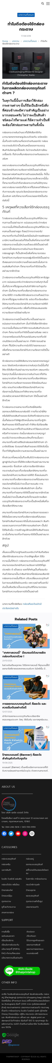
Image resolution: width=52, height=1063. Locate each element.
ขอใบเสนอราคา (8, 936)
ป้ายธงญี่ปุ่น (7, 895)
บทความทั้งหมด (26, 14)
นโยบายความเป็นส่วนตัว (12, 957)
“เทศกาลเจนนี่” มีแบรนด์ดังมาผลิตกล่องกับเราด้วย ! (24, 654)
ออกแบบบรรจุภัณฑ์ (34, 864)
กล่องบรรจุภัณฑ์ (9, 859)
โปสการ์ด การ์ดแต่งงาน (36, 879)
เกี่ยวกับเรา (31, 936)
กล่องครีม (6, 864)
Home (5, 41)
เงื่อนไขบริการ (7, 940)
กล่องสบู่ (30, 859)
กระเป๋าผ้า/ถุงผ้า (33, 884)
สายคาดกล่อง (8, 912)
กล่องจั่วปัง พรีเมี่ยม (10, 884)
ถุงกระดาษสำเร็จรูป (34, 901)
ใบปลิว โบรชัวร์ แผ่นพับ (12, 879)
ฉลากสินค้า (6, 870)
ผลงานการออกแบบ (35, 949)
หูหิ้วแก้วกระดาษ (9, 906)
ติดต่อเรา (31, 931)
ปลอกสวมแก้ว (32, 906)
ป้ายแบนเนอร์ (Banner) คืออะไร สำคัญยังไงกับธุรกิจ (21, 757)
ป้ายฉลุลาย (31, 890)
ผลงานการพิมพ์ (33, 944)
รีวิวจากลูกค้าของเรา (35, 940)
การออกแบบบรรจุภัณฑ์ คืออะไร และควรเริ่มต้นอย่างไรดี (24, 706)
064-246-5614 (12, 827)
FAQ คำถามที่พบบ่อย (11, 953)
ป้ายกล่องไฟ (7, 890)
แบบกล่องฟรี (32, 953)
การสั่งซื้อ (6, 931)
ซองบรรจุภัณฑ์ (32, 895)
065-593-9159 (29, 827)
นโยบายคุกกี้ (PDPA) (11, 949)
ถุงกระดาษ (6, 901)
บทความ (15, 41)
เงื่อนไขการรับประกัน (10, 944)
